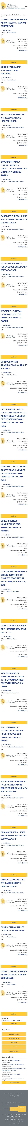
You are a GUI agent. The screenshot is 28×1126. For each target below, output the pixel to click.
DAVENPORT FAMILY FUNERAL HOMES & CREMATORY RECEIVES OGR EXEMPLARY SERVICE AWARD (14, 168)
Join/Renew (6, 1109)
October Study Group (14, 1074)
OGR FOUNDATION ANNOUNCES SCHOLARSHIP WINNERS (14, 365)
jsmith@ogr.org (22, 392)
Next (15, 1020)
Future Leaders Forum (15, 1060)
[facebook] (10, 1096)
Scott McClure (7, 30)
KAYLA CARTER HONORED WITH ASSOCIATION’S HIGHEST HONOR (13, 117)
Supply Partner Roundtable (16, 1078)
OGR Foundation (12, 375)
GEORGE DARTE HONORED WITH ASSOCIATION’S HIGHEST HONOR (13, 883)
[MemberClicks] (13, 6)
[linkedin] (18, 1096)
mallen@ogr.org (22, 50)
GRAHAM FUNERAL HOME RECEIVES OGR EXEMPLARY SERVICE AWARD (14, 835)
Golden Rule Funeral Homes (15, 127)
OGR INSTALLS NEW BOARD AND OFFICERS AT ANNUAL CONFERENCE (14, 22)
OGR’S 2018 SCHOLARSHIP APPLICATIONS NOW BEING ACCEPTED (13, 629)
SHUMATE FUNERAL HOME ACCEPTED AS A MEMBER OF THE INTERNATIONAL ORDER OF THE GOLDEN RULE (13, 473)
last (19, 1020)
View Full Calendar (14, 1082)
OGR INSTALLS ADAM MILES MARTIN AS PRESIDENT (11, 70)
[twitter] (13, 1096)
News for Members (13, 591)
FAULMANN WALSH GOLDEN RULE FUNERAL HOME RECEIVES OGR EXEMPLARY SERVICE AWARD (12, 734)
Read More (14, 62)
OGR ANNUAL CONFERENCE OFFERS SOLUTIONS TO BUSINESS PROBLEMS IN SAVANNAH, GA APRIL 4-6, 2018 (14, 578)
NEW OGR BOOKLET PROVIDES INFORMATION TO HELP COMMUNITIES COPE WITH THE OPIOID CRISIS (12, 680)
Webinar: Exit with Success (17, 1064)
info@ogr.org (20, 1121)
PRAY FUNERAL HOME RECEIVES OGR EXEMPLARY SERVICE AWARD (14, 266)
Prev (7, 1020)
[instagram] (15, 1096)
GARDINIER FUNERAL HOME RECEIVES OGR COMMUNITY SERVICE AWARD (14, 219)
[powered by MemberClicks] (14, 1124)
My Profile (14, 1023)
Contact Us (21, 1109)
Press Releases (11, 32)
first (4, 1020)
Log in (14, 1109)
